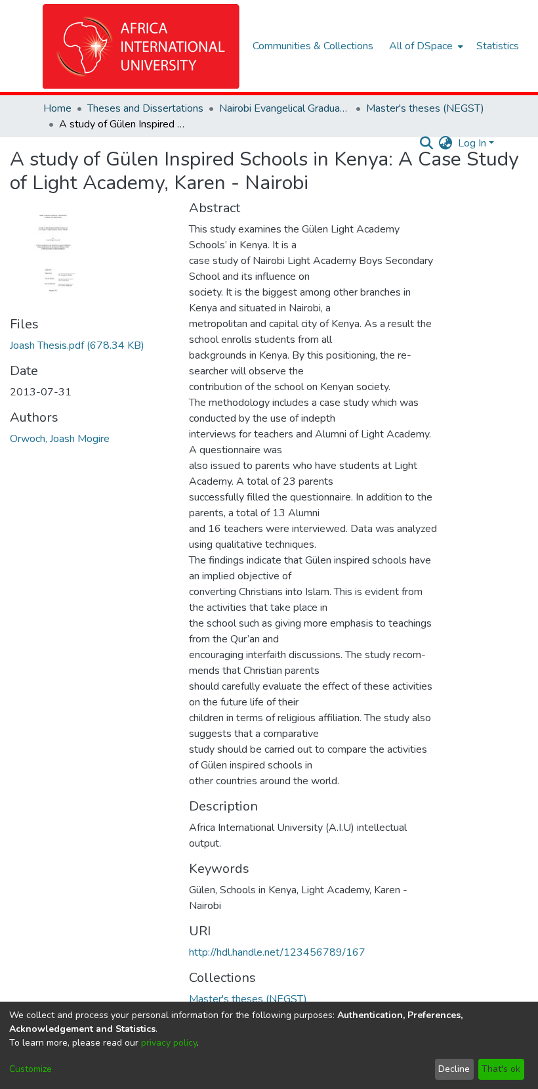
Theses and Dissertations (145, 108)
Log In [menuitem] (472, 143)
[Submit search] (427, 143)
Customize (30, 1069)
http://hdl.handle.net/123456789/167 (277, 952)
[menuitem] (424, 46)
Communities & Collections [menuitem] (313, 46)
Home (57, 108)
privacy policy (169, 1042)
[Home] (141, 46)
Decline (454, 1069)
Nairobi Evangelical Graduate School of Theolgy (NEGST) (284, 108)
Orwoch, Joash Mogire (60, 439)
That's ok (501, 1069)
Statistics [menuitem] (497, 46)
